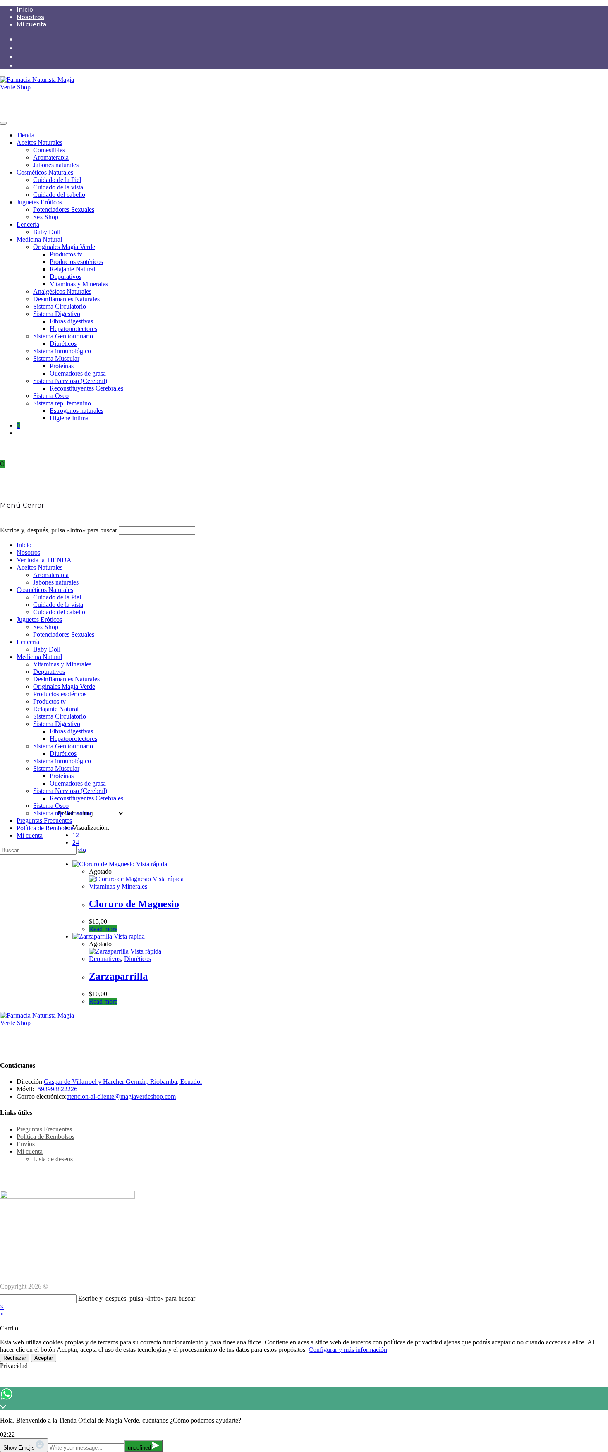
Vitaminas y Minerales (79, 284)
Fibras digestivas (71, 321)
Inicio (25, 9)
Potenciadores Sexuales (63, 209)
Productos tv (66, 254)
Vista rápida (150, 863)
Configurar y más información (348, 1349)
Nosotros (30, 17)
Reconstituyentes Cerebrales (86, 388)
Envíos (26, 1144)
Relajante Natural (72, 269)
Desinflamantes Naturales (66, 298)
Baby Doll (46, 231)
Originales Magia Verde (64, 246)
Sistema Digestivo (56, 313)
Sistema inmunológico (62, 351)
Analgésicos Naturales (62, 291)
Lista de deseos (53, 1158)
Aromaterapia (51, 157)
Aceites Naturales (39, 142)
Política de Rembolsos (45, 827)
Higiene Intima (69, 418)
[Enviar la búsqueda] (81, 852)
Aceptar (43, 1358)
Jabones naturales (56, 164)
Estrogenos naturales (76, 410)
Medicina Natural (39, 239)
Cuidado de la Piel (57, 179)
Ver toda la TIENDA (44, 559)
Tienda (25, 135)
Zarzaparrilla (118, 976)
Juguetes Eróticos (39, 202)
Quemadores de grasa (78, 373)
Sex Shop (45, 216)
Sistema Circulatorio (59, 306)
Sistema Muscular (56, 358)
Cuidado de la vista (58, 187)
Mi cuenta (31, 24)
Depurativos (65, 276)
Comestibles (49, 149)
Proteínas (62, 365)
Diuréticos (63, 343)
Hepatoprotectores (73, 328)
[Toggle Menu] (3, 123)
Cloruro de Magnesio (134, 904)
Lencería (28, 224)
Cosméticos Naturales (45, 172)
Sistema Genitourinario (63, 336)
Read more (103, 928)
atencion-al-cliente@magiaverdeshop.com (121, 1096)
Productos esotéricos (76, 261)
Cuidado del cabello (59, 194)
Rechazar (14, 1358)
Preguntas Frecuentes (44, 820)
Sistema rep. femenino (62, 403)
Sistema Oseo (51, 395)
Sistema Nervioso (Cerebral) (70, 380)
